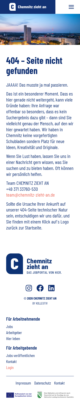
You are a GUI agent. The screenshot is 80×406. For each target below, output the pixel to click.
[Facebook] (40, 288)
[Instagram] (28, 288)
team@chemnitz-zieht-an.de (30, 195)
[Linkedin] (51, 288)
